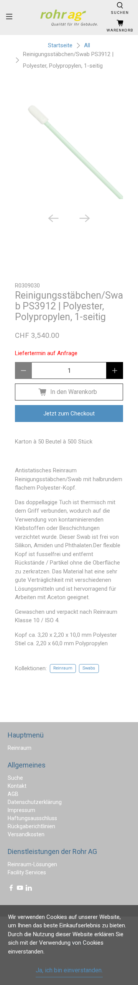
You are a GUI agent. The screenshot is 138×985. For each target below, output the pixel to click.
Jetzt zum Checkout (69, 413)
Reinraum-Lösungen (32, 864)
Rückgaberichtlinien (31, 826)
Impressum (21, 810)
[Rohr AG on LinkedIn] (28, 889)
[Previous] (53, 218)
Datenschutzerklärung (35, 802)
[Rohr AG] (69, 18)
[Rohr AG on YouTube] (19, 889)
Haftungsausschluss (32, 818)
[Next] (84, 218)
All (87, 45)
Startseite (60, 45)
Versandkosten (26, 834)
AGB (13, 794)
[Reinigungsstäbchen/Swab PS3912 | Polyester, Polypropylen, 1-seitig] (69, 145)
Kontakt (17, 786)
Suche (15, 778)
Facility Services (27, 872)
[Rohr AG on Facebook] (11, 889)
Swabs (88, 668)
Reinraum (62, 668)
